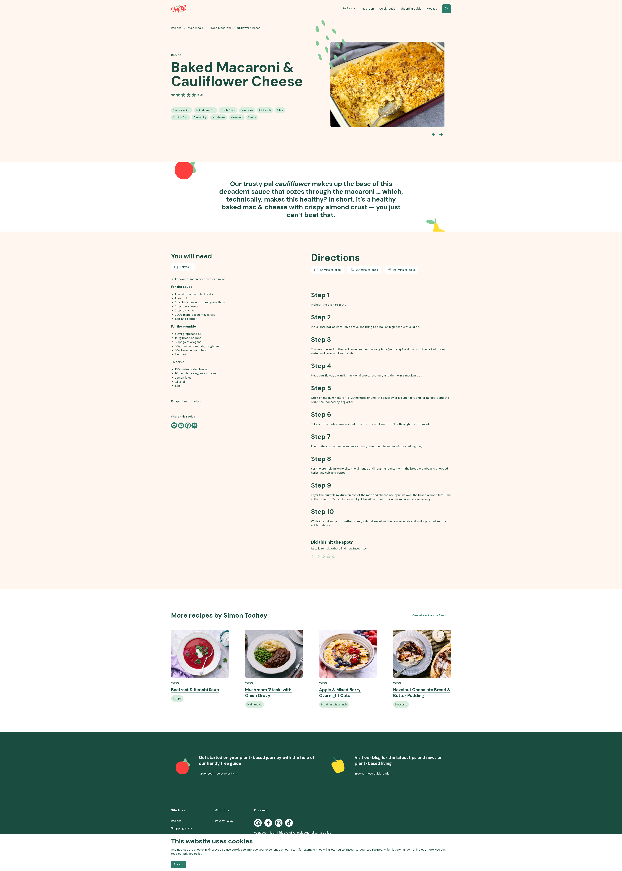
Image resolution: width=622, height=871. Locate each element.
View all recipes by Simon (431, 615)
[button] (446, 8)
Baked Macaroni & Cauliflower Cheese (234, 28)
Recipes (347, 8)
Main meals (195, 28)
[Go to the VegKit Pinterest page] (258, 823)
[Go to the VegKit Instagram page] (278, 823)
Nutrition (368, 9)
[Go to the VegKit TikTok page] (289, 823)
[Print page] (174, 425)
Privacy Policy (224, 821)
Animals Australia (304, 833)
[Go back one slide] (433, 134)
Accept (179, 864)
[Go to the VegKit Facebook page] (268, 823)
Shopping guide (410, 9)
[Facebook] (188, 426)
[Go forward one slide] (441, 134)
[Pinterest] (194, 426)
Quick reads (387, 9)
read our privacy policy (186, 854)
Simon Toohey (191, 401)
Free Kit (431, 9)
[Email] (181, 426)
